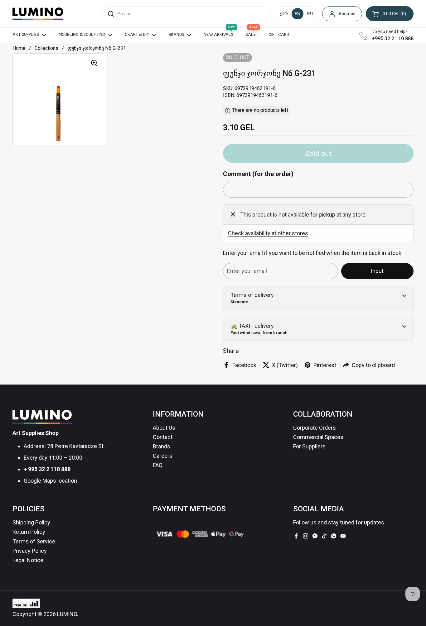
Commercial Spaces (318, 437)
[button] (390, 13)
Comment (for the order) (258, 174)
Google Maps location (50, 480)
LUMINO (67, 614)
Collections (46, 48)
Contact (162, 437)
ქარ (284, 13)
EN (297, 13)
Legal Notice (27, 560)
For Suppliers (309, 446)
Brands (161, 446)
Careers (162, 455)
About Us (164, 427)
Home (19, 48)
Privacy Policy (29, 550)
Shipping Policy (31, 522)
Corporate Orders (314, 427)
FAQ (157, 465)
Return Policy (28, 531)
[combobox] (186, 13)
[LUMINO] (37, 13)
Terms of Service (33, 541)
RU (310, 13)
